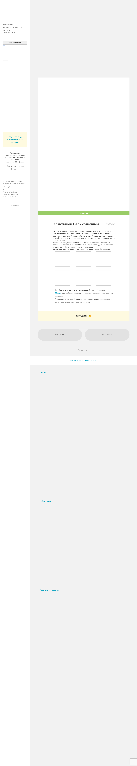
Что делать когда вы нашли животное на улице (15, 139)
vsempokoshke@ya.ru (15, 162)
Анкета (6, 30)
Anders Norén (15, 194)
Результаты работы (12, 27)
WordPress (14, 192)
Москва (58, 293)
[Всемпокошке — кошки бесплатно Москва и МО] (15, 10)
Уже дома (8, 24)
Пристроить (9, 32)
